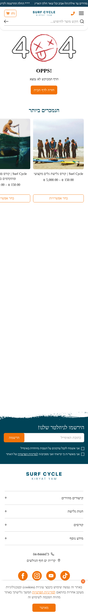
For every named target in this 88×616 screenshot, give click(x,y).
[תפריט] (81, 13)
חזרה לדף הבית (44, 90)
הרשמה (14, 438)
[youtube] (51, 576)
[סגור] (83, 581)
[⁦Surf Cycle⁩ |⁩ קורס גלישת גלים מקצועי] (58, 144)
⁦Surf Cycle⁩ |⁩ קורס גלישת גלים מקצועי (58, 174)
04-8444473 (41, 554)
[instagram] (37, 576)
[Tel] (73, 13)
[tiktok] (65, 576)
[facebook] (23, 576)
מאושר (44, 607)
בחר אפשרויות (58, 198)
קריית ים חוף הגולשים (41, 560)
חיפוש (6, 21)
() (13, 13)
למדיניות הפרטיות (28, 454)
